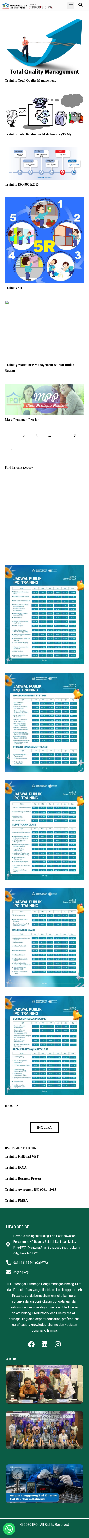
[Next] (11, 449)
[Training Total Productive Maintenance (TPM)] (44, 96)
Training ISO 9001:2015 (22, 184)
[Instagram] (57, 1344)
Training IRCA (16, 1167)
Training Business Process (23, 1178)
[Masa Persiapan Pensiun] (44, 386)
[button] (70, 5)
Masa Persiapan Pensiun (22, 419)
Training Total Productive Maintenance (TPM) (38, 134)
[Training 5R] (44, 200)
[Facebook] (31, 1344)
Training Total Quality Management (30, 80)
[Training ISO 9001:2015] (44, 150)
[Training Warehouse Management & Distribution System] (44, 303)
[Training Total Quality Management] (44, 19)
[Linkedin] (44, 1344)
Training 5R (13, 287)
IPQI (35, 1525)
